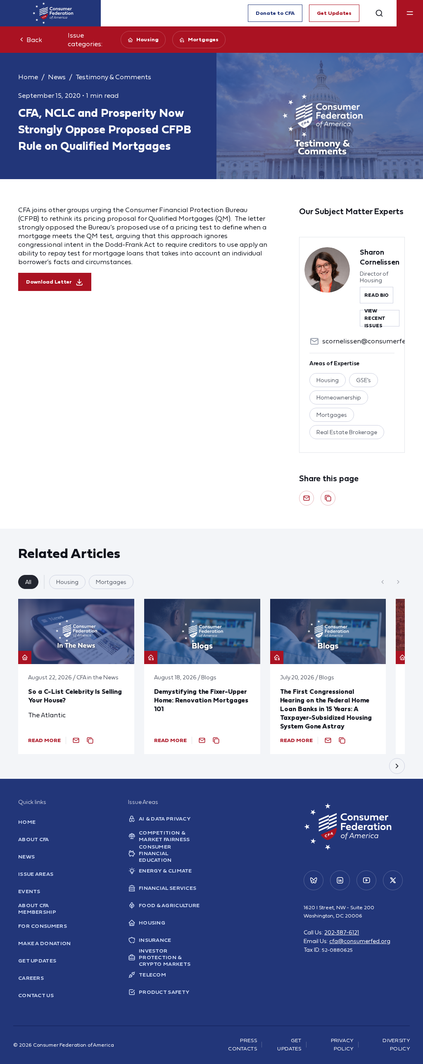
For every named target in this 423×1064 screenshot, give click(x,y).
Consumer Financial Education (155, 853)
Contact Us (36, 995)
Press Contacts (242, 1044)
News (57, 76)
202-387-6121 (341, 932)
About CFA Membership (37, 909)
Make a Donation (44, 943)
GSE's (363, 380)
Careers (31, 978)
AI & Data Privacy (164, 819)
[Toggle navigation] (410, 13)
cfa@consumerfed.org (359, 941)
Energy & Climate (165, 871)
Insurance (155, 940)
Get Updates (334, 13)
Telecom (152, 975)
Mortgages (203, 39)
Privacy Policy (342, 1044)
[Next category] (398, 582)
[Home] (53, 13)
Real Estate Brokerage (346, 432)
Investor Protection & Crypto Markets (164, 957)
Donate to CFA (275, 13)
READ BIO (376, 295)
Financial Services (167, 888)
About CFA (33, 839)
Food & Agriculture (169, 905)
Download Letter (49, 282)
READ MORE (44, 740)
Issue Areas (35, 874)
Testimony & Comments (113, 76)
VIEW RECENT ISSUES (374, 318)
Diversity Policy (396, 1044)
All (28, 582)
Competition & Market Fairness (164, 836)
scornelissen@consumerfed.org (371, 341)
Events (29, 891)
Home (28, 76)
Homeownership (338, 397)
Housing (147, 39)
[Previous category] (382, 582)
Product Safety (164, 992)
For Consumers (42, 926)
